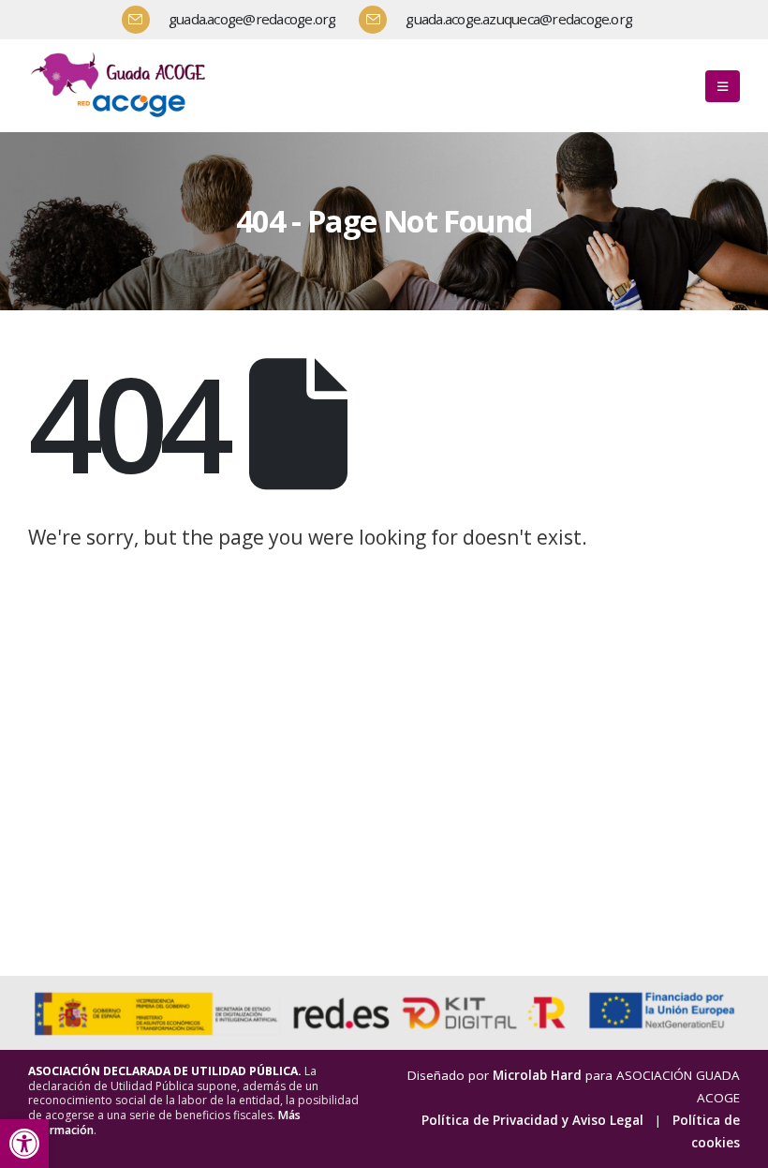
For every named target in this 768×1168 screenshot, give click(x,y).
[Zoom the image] (121, 55)
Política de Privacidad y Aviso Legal (532, 1120)
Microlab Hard (537, 1075)
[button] (24, 1143)
